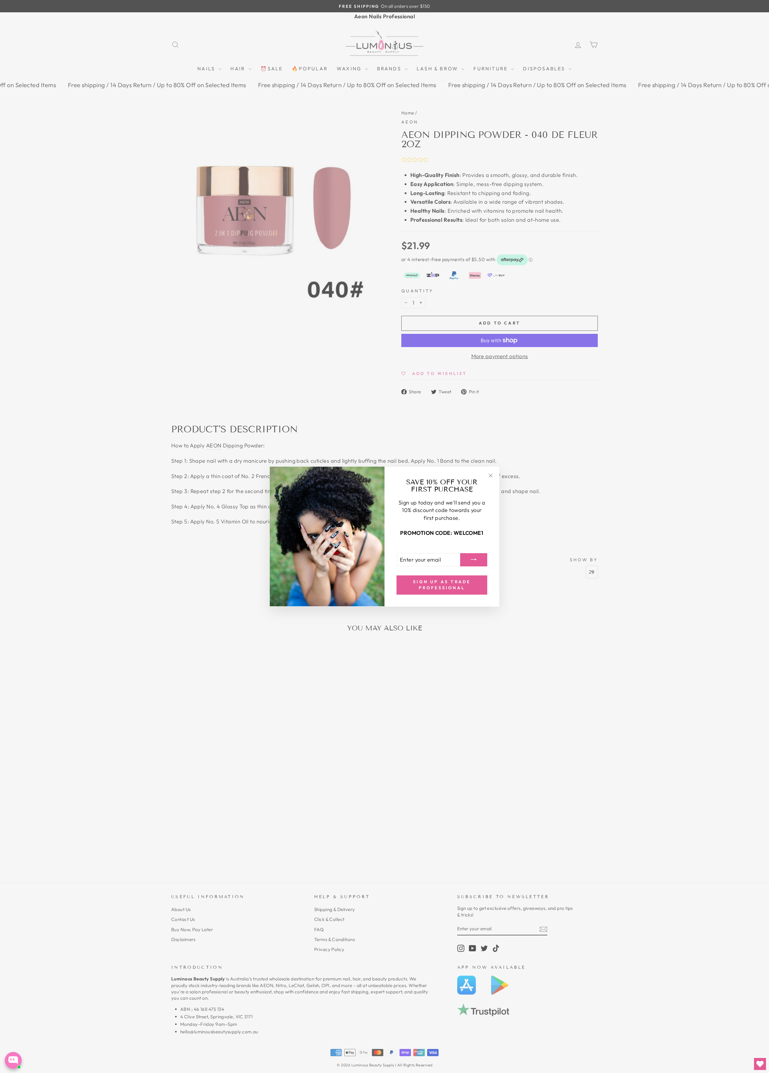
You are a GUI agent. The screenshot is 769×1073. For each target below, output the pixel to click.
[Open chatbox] (13, 1060)
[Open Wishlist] (760, 1064)
